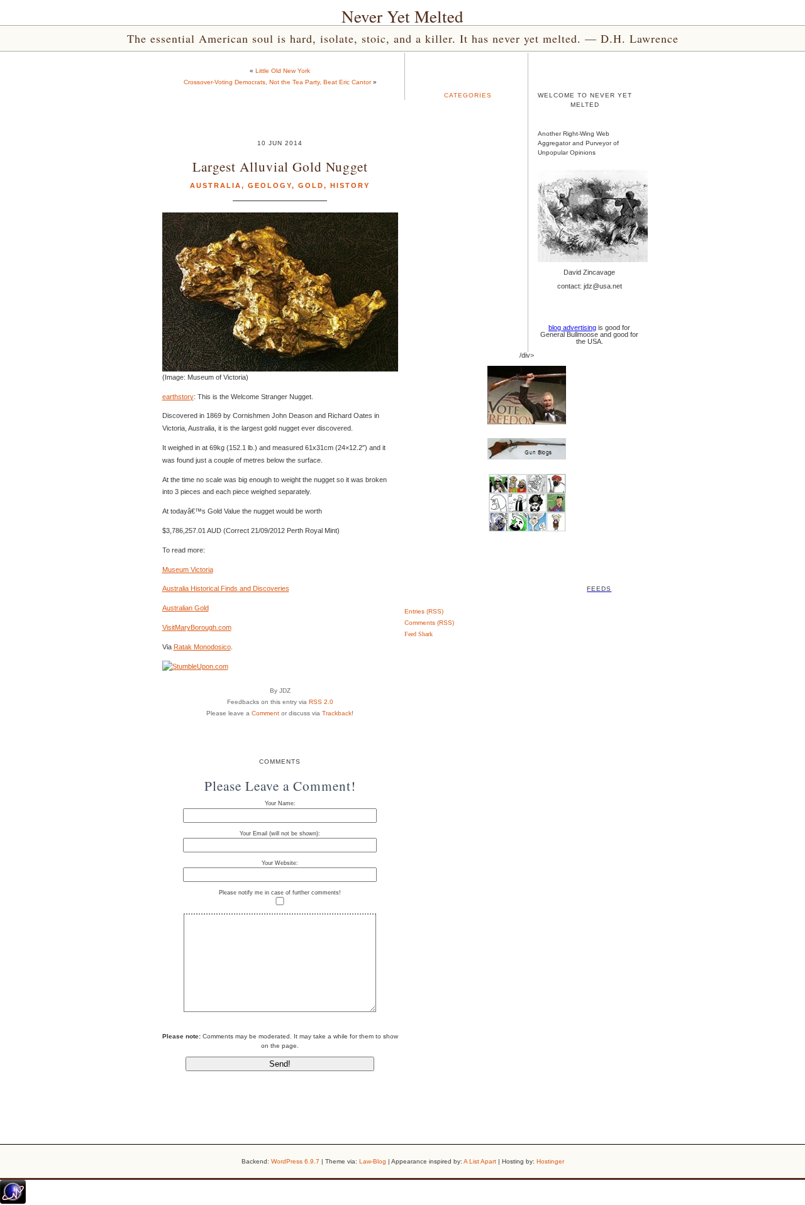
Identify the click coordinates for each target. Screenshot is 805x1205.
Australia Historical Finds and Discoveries (225, 588)
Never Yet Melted (402, 16)
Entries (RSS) (423, 611)
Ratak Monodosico (202, 647)
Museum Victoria (187, 569)
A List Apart (480, 1161)
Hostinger (550, 1161)
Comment (265, 713)
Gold (311, 185)
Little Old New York (282, 70)
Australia (216, 185)
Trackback (337, 713)
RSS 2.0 (321, 701)
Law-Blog (372, 1161)
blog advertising (572, 327)
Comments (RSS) (429, 622)
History (350, 185)
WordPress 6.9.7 (295, 1161)
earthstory (178, 396)
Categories (468, 95)
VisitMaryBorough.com (196, 627)
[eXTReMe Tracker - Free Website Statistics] (13, 1201)
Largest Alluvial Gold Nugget (280, 166)
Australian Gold (185, 608)
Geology (270, 185)
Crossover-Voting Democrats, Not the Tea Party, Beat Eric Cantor (277, 82)
